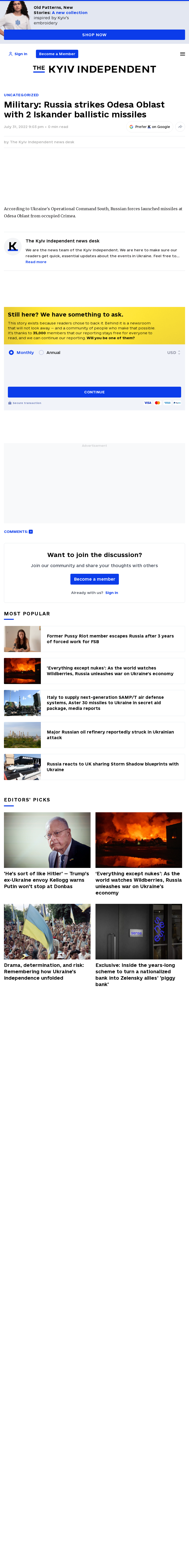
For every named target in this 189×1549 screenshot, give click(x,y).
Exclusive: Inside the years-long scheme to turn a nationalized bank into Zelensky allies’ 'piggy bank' (135, 974)
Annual (53, 352)
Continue (94, 392)
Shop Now (94, 34)
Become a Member (57, 54)
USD (171, 352)
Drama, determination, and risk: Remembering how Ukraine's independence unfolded (44, 971)
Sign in (111, 593)
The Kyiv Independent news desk (42, 142)
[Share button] (180, 127)
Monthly (25, 352)
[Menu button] (182, 53)
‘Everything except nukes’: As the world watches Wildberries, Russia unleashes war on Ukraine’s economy (138, 883)
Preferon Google (152, 127)
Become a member (94, 579)
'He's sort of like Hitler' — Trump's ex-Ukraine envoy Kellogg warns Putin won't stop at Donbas (46, 880)
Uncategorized (21, 95)
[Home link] (94, 69)
